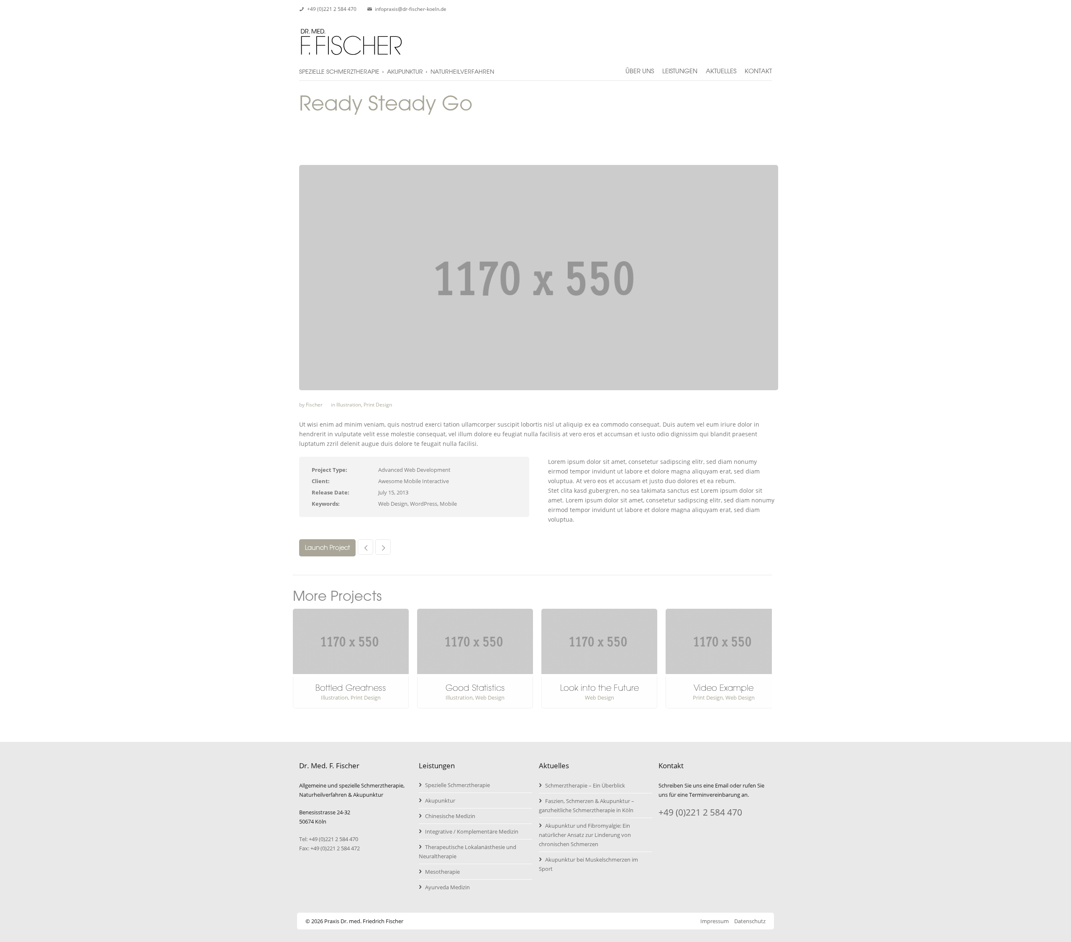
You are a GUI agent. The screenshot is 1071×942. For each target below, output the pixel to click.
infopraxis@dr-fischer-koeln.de (410, 9)
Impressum (714, 921)
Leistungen (679, 67)
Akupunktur (440, 800)
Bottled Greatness (350, 687)
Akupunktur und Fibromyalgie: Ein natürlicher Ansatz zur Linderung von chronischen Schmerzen (585, 835)
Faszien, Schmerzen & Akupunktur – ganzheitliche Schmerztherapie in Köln (586, 805)
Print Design (378, 404)
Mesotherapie (442, 871)
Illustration (348, 404)
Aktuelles (721, 67)
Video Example (723, 687)
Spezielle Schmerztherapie (457, 785)
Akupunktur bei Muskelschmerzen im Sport (588, 864)
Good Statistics (475, 687)
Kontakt (758, 67)
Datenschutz (750, 921)
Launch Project (327, 547)
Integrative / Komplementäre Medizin (471, 831)
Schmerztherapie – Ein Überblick (585, 785)
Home (704, 160)
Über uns (639, 67)
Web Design (490, 697)
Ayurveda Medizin (447, 887)
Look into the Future (599, 687)
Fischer (314, 404)
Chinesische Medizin (450, 816)
